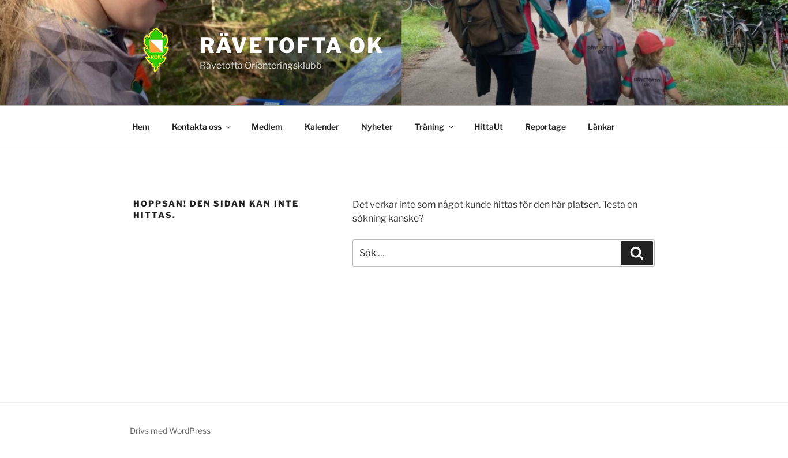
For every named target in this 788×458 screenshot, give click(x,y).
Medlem (267, 127)
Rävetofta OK (292, 45)
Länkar (601, 127)
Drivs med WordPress (170, 431)
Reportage (545, 127)
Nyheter (377, 127)
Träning (429, 127)
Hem (141, 127)
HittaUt (488, 127)
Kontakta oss (197, 127)
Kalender (322, 127)
